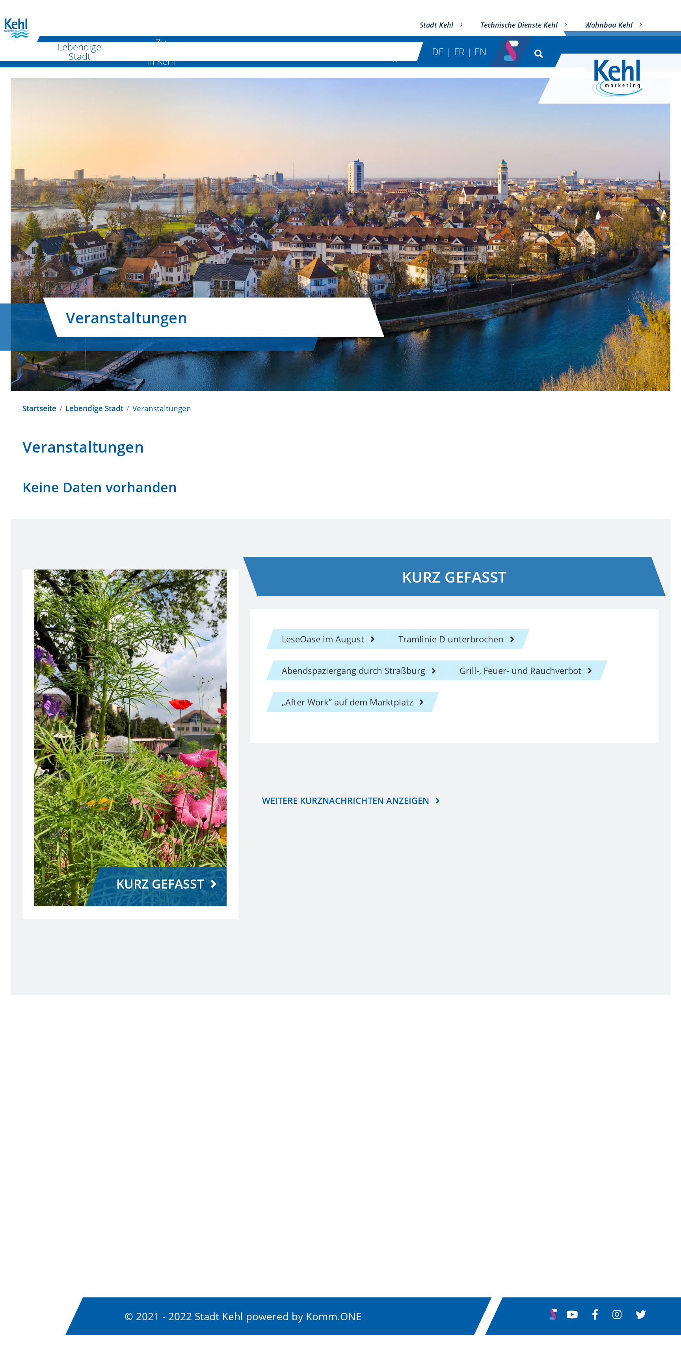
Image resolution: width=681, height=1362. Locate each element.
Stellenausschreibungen (511, 1165)
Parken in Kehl (271, 1165)
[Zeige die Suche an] (537, 52)
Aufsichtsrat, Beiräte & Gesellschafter (97, 1171)
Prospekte (262, 1186)
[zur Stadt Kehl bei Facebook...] (595, 1316)
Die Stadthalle (251, 51)
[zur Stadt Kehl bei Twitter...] (641, 1316)
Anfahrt (257, 1143)
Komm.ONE (333, 1316)
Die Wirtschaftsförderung (353, 51)
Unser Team (46, 1145)
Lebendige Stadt (79, 51)
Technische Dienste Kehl (519, 25)
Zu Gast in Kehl (161, 51)
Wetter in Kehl (491, 1186)
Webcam (479, 1207)
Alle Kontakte (49, 1122)
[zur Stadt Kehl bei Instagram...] (616, 1316)
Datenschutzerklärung (507, 1143)
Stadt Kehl (436, 25)
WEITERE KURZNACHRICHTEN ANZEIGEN (345, 800)
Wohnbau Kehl (609, 25)
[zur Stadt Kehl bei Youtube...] (572, 1316)
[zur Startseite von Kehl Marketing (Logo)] (623, 78)
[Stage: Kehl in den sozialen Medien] (512, 48)
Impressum (485, 1122)
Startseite (39, 408)
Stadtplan (261, 1122)
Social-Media (487, 1228)
